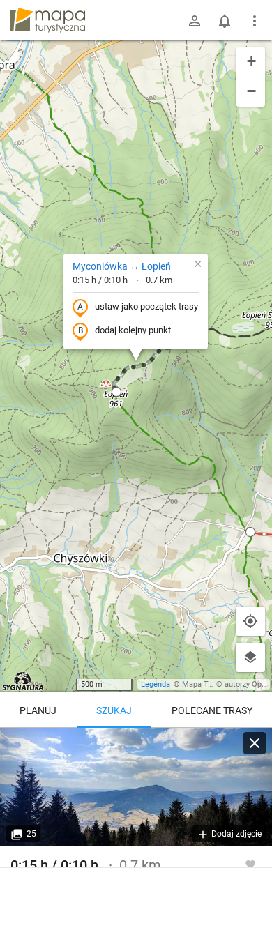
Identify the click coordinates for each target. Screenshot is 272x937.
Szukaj (114, 710)
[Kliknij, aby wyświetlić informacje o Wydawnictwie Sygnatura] (23, 681)
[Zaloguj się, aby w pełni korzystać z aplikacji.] (250, 863)
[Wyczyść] (254, 743)
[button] (116, 392)
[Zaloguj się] (194, 21)
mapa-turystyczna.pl (47, 20)
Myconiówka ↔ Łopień (122, 266)
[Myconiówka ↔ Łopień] (136, 787)
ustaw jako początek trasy (146, 306)
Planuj (38, 710)
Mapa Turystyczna (213, 684)
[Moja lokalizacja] (250, 621)
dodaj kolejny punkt (133, 330)
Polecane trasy (212, 710)
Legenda (155, 684)
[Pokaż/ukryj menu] (254, 21)
